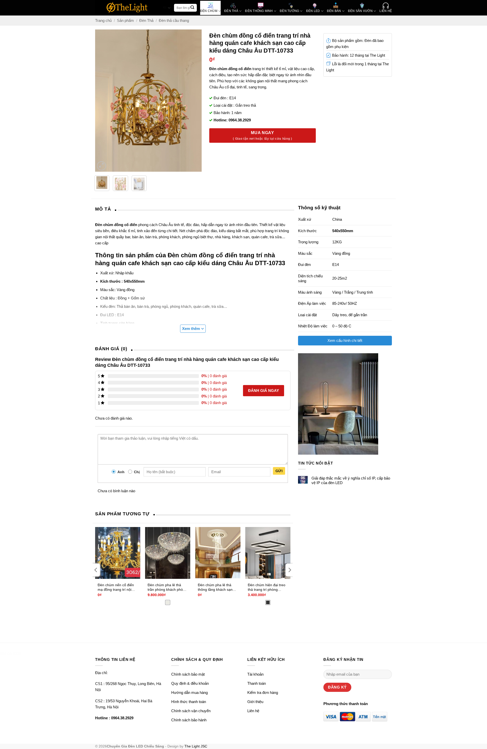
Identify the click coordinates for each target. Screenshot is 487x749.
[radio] (167, 602)
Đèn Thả (146, 20)
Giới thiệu (255, 701)
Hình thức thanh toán (188, 701)
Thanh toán (256, 683)
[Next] (197, 100)
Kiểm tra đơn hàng (262, 692)
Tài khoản (255, 674)
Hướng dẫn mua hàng (189, 692)
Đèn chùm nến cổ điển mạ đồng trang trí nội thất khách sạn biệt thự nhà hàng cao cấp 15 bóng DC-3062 (116, 587)
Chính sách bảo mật (188, 674)
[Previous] (99, 100)
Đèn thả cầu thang (174, 20)
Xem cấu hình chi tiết (344, 340)
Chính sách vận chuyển (191, 711)
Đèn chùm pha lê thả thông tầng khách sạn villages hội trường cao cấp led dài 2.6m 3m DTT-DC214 (216, 587)
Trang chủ (103, 20)
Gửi (279, 471)
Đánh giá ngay (263, 390)
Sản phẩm (125, 20)
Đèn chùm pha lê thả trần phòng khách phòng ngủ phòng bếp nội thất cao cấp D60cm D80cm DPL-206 (167, 587)
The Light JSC (195, 746)
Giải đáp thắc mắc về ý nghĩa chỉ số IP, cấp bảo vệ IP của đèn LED (350, 480)
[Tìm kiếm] (192, 8)
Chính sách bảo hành (188, 720)
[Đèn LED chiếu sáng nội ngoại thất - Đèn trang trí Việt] (127, 7)
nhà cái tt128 (10, 653)
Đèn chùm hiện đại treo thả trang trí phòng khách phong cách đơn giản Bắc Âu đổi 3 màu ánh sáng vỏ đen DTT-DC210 (266, 587)
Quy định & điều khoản (190, 683)
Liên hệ (253, 711)
